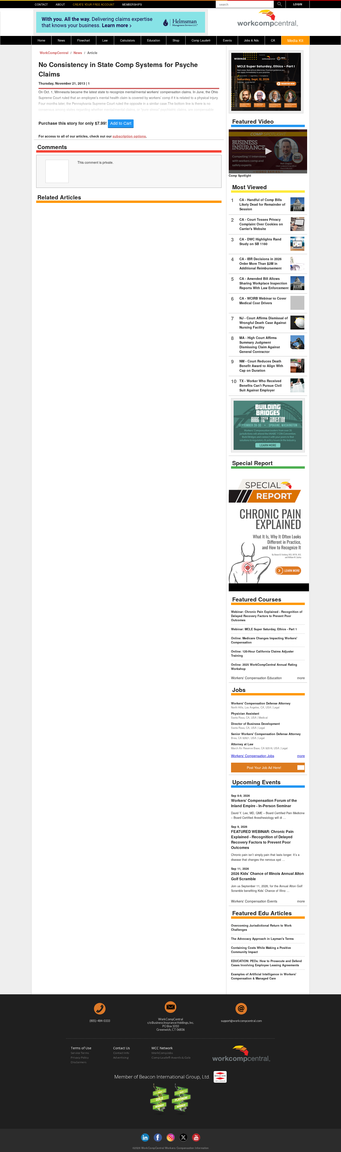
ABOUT (60, 4)
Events (227, 40)
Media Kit (295, 40)
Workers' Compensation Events (254, 901)
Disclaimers (79, 1062)
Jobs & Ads (251, 40)
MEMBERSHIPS (132, 4)
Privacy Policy (80, 1057)
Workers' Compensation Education (256, 677)
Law (105, 40)
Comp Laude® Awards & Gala (171, 1057)
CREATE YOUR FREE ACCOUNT (93, 4)
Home (41, 40)
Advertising (121, 1057)
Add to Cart (120, 123)
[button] (268, 151)
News (61, 40)
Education (153, 40)
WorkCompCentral (54, 52)
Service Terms (80, 1053)
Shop (176, 40)
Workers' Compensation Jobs (252, 755)
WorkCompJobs (162, 1053)
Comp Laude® (201, 40)
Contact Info (121, 1053)
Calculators (127, 40)
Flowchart (83, 40)
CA (273, 40)
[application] (268, 151)
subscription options (129, 136)
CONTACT (41, 4)
